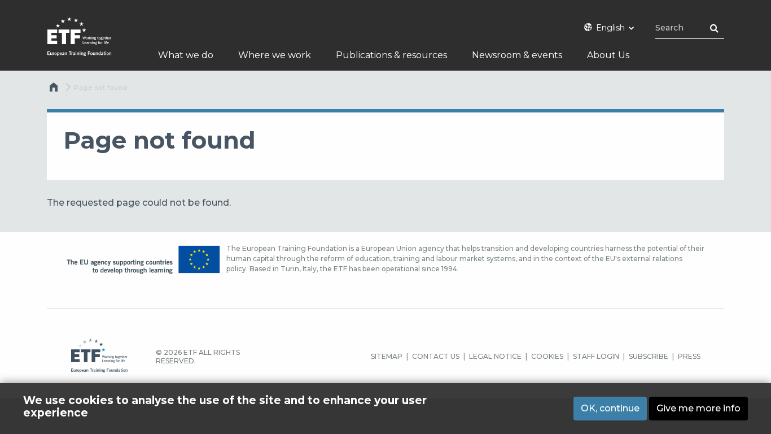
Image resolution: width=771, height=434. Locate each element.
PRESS (689, 356)
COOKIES (547, 356)
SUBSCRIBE (648, 356)
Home (55, 90)
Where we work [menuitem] (274, 55)
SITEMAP (386, 356)
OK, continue (610, 407)
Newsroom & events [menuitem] (517, 55)
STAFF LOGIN (596, 356)
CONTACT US (435, 356)
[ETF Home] (90, 44)
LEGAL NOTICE (495, 356)
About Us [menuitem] (608, 55)
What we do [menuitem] (185, 55)
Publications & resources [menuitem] (391, 55)
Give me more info (698, 407)
